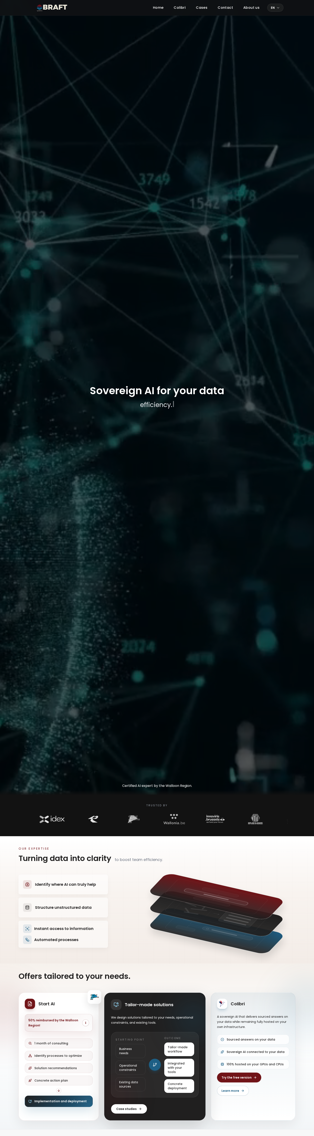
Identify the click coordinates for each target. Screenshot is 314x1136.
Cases (201, 7)
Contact (225, 7)
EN (273, 8)
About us (251, 7)
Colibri (180, 7)
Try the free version (237, 1077)
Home (158, 7)
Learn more (230, 1091)
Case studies (126, 1109)
